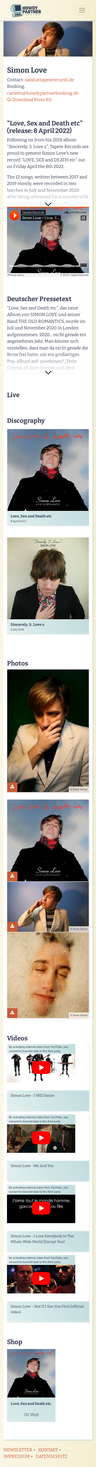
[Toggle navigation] (82, 10)
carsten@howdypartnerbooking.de (42, 93)
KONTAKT (48, 1450)
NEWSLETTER (17, 1450)
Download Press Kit (31, 99)
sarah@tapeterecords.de (49, 79)
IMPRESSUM (16, 1456)
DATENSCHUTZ (51, 1456)
